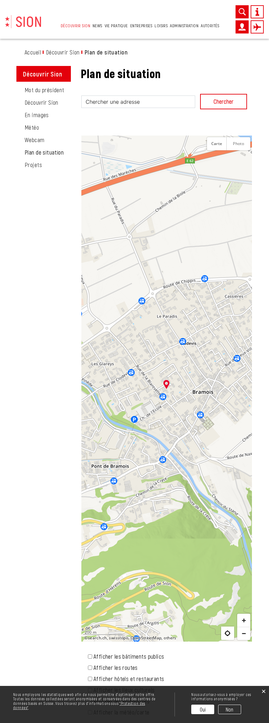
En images (37, 114)
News (97, 25)
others (170, 638)
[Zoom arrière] (243, 633)
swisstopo (118, 638)
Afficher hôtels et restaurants (128, 678)
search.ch (97, 638)
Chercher (224, 101)
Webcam (35, 139)
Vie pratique (116, 25)
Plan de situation (48, 152)
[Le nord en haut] (243, 159)
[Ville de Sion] (23, 21)
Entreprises (141, 25)
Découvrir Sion (75, 25)
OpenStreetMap (146, 638)
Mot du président (44, 90)
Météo (32, 127)
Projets (33, 164)
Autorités (210, 25)
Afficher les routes (115, 667)
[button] (166, 384)
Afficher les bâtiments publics (128, 656)
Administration (184, 25)
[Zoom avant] (243, 620)
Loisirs (161, 25)
